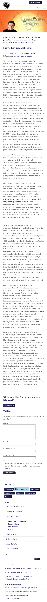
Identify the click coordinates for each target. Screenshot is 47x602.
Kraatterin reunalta (13, 516)
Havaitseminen (9, 493)
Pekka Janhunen (11, 595)
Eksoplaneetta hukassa (16, 521)
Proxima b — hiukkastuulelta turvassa (19, 568)
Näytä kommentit (9, 405)
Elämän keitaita (11, 544)
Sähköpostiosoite (10, 448)
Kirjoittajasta (13, 526)
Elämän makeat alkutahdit (14, 572)
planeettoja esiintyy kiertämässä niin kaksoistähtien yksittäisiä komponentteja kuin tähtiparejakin (22, 199)
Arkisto (10, 529)
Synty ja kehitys (30, 493)
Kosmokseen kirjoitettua (15, 506)
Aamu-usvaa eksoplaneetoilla (26, 587)
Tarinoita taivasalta (13, 534)
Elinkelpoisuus (35, 489)
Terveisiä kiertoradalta (14, 511)
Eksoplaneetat (21, 488)
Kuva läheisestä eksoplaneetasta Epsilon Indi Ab (22, 37)
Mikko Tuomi (31, 53)
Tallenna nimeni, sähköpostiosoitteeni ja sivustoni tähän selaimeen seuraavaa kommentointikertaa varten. (23, 466)
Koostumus (20, 493)
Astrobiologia (9, 489)
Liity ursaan (35, 2)
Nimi (5, 441)
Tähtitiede (8, 497)
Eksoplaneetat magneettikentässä (16, 597)
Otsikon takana (11, 539)
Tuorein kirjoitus (14, 524)
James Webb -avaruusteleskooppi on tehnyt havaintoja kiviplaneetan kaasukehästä (19, 41)
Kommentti (8, 423)
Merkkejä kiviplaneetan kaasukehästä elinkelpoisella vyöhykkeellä (18, 577)
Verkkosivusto (8, 455)
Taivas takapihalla (12, 548)
